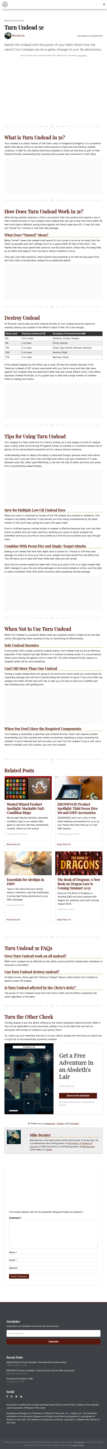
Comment (15, 1217)
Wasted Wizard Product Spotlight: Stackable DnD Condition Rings (25, 808)
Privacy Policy (77, 1445)
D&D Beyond (88, 1146)
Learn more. (82, 55)
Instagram (50, 1123)
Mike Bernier (18, 35)
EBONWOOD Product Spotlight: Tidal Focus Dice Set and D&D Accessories (78, 808)
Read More (12, 844)
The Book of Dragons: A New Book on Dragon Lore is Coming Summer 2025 (79, 883)
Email (13, 1260)
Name (13, 1252)
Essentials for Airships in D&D (25, 881)
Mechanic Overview (14, 20)
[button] (104, 4)
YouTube (74, 1123)
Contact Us (79, 1442)
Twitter (60, 1123)
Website (13, 1267)
